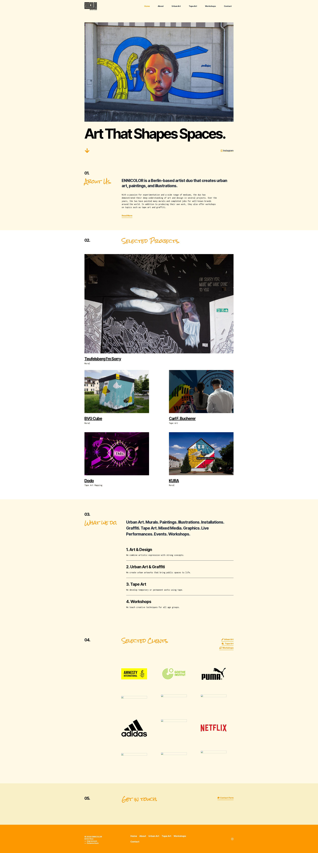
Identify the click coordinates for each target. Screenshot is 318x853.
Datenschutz (93, 843)
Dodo (89, 480)
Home (147, 6)
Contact (228, 6)
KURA (174, 480)
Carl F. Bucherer (182, 418)
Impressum (92, 841)
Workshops (210, 6)
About (161, 6)
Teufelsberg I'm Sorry (102, 358)
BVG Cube (93, 418)
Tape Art (193, 6)
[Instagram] (232, 839)
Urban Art (176, 6)
